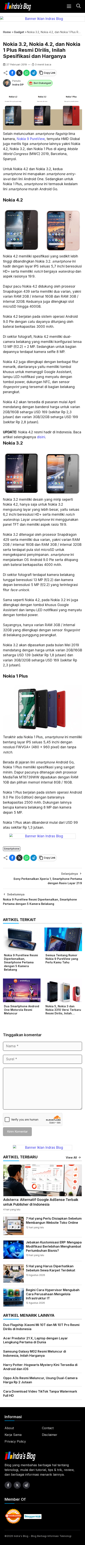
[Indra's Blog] (17, 6)
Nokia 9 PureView (31, 139)
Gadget (19, 32)
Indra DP (18, 84)
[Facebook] (12, 73)
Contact (48, 1428)
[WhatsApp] (26, 73)
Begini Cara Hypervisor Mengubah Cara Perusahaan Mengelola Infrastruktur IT (52, 1294)
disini (41, 437)
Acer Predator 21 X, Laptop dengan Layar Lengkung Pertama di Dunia (35, 1340)
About (9, 1428)
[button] (78, 6)
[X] (19, 73)
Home (7, 32)
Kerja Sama (13, 1435)
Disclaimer (49, 1435)
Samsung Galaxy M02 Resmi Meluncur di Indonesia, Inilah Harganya (34, 1353)
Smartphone (11, 848)
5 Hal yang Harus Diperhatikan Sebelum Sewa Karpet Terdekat (50, 1268)
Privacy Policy (15, 1441)
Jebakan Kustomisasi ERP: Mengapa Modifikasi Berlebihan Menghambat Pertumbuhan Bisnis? (54, 1246)
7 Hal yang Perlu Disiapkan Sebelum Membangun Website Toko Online (54, 1220)
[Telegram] (33, 73)
